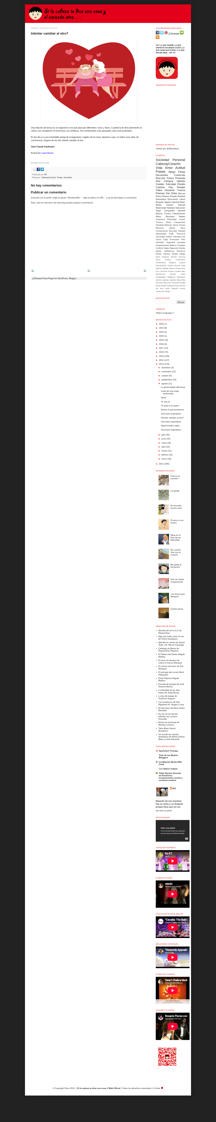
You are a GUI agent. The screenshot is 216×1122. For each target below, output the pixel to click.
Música (159, 213)
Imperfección (160, 274)
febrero (165, 455)
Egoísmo (159, 268)
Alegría (167, 202)
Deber (166, 248)
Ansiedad (181, 242)
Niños (158, 216)
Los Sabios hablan (168, 769)
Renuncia (160, 228)
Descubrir (173, 231)
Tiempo (158, 291)
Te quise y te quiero (170, 405)
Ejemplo (165, 268)
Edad (183, 265)
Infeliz (183, 274)
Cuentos (160, 187)
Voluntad (176, 237)
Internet (181, 205)
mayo (164, 443)
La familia (174, 491)
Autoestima (161, 199)
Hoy (171, 187)
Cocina (167, 213)
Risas (177, 286)
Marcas (181, 193)
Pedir (171, 234)
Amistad (181, 196)
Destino (170, 265)
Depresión (174, 248)
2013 (161, 364)
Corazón (182, 262)
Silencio (166, 254)
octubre (165, 375)
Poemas (160, 193)
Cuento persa (176, 609)
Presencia (181, 234)
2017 (161, 348)
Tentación (174, 288)
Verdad (175, 254)
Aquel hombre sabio (170, 425)
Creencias (179, 175)
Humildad (160, 225)
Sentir (163, 397)
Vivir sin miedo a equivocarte (177, 580)
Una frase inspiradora (171, 414)
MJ (45, 175)
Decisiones (162, 175)
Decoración (173, 199)
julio (163, 435)
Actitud (180, 168)
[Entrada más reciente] (33, 271)
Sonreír (182, 219)
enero (164, 459)
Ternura (182, 288)
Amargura (165, 257)
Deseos (165, 196)
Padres (165, 283)
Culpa (165, 240)
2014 (161, 360)
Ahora (168, 222)
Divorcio (177, 265)
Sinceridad (160, 237)
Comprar (168, 181)
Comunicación (162, 231)
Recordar (170, 216)
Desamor (170, 190)
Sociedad (68, 177)
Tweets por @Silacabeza (167, 148)
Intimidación (181, 277)
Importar (173, 274)
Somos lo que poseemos (172, 409)
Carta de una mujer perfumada (170, 392)
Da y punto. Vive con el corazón (175, 552)
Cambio (160, 184)
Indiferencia (169, 251)
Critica (158, 240)
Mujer (182, 202)
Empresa (172, 268)
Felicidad (171, 184)
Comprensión (179, 222)
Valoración (180, 208)
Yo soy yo (165, 401)
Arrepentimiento (162, 245)
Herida (158, 251)
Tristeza (159, 222)
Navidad (181, 231)
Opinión (181, 181)
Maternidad (161, 208)
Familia (182, 248)
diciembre (166, 367)
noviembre (166, 371)
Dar (168, 193)
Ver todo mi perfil (163, 810)
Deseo (175, 225)
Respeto (160, 202)
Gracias (171, 271)
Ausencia (182, 257)
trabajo (182, 254)
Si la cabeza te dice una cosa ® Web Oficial (98, 1088)
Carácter (168, 260)
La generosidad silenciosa (173, 387)
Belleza (173, 245)
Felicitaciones (179, 213)
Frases (160, 171)
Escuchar (163, 271)
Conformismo (180, 260)
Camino (169, 205)
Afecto (158, 257)
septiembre (167, 379)
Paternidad (171, 219)
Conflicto (159, 248)
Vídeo (159, 190)
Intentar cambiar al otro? (172, 417)
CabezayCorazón (48, 177)
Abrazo (172, 228)
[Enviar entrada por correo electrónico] (34, 170)
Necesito (159, 283)
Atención (174, 257)
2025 (161, 324)
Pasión (182, 225)
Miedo (158, 205)
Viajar (158, 210)
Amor (169, 168)
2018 (161, 344)
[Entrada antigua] (145, 271)
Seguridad (170, 242)
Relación (168, 225)
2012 (161, 464)
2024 (161, 328)
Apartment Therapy (168, 751)
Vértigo (167, 291)
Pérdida (182, 283)
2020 (161, 336)
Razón (158, 286)
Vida (159, 168)
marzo (164, 451)
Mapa (179, 280)
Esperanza (160, 219)
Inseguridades (161, 277)
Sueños (169, 237)
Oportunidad (161, 234)
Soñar (167, 288)
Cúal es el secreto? (175, 477)
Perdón (181, 184)
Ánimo (159, 196)
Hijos (183, 271)
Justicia (158, 280)
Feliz (183, 240)
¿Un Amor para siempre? (177, 595)
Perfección (175, 283)
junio (163, 438)
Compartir (181, 245)
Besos (158, 260)
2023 (161, 332)
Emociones (174, 240)
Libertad (175, 202)
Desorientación (161, 265)
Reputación (170, 286)
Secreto (182, 286)
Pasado (173, 196)
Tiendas (181, 187)
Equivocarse (180, 268)
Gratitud (178, 271)
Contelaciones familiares (166, 262)
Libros (182, 199)
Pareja (59, 177)
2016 (161, 352)
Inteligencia (171, 277)
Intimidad (160, 242)
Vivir (163, 291)
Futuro (170, 178)
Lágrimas (172, 280)
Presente (180, 178)
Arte (158, 181)
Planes (159, 254)
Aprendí (181, 210)
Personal (179, 160)
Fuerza (181, 190)
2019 (161, 340)
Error (157, 271)
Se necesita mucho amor (176, 506)
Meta (183, 280)
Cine (183, 237)
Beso (183, 228)
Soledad (171, 208)
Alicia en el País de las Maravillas (175, 537)
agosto (164, 383)
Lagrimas (165, 280)
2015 (161, 356)
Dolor (174, 193)
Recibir (163, 286)
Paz (169, 283)
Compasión (169, 210)
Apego (171, 171)
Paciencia (181, 251)
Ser (157, 288)
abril (163, 447)
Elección (160, 178)
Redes (182, 216)
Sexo (162, 288)
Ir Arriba (157, 1088)
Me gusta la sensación (175, 565)
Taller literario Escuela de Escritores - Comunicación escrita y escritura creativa (170, 776)
